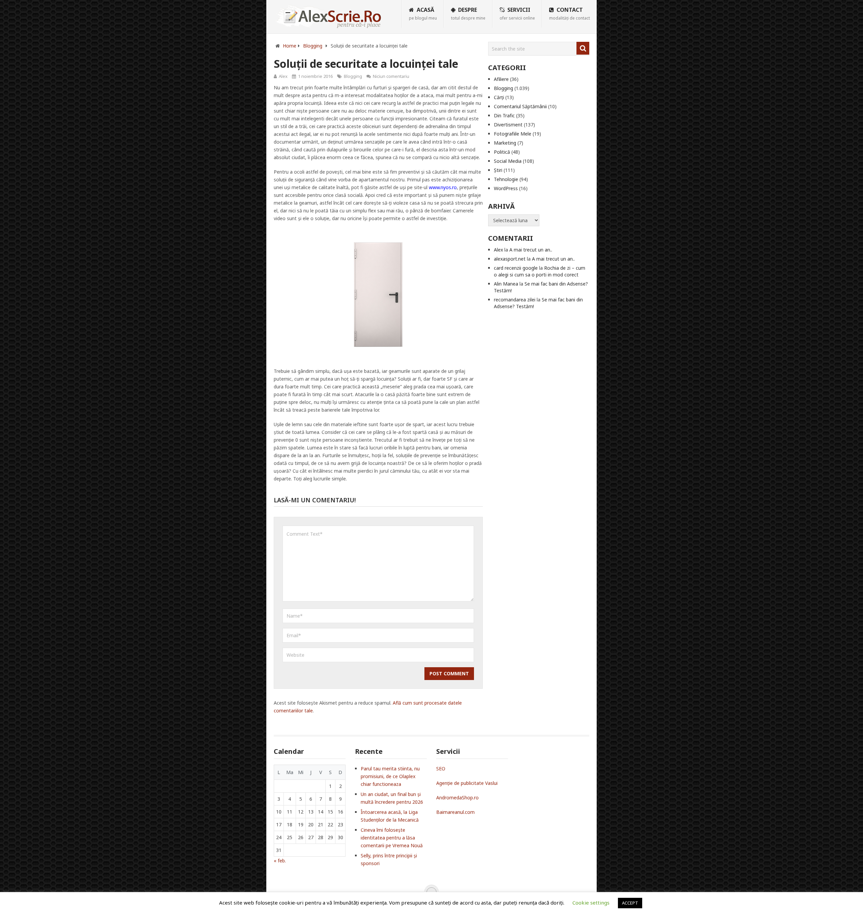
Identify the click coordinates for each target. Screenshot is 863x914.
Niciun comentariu (391, 76)
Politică (502, 152)
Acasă (423, 13)
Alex (283, 76)
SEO (440, 768)
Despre (468, 13)
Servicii (517, 13)
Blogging (353, 76)
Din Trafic (504, 115)
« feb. (280, 860)
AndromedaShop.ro (457, 797)
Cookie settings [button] (590, 902)
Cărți (499, 97)
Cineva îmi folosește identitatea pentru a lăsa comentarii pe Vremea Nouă (392, 838)
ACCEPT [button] (630, 903)
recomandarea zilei (514, 299)
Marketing (505, 143)
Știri (498, 170)
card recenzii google (516, 268)
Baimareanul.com (455, 812)
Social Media (508, 161)
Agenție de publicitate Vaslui (467, 783)
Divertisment (508, 124)
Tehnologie (506, 179)
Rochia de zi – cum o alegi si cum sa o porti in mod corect (539, 271)
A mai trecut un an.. (530, 249)
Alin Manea (506, 284)
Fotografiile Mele (512, 133)
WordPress (506, 188)
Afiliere (501, 79)
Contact (569, 13)
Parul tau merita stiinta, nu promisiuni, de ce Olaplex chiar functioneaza (390, 776)
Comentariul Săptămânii (520, 106)
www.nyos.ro (443, 187)
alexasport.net (510, 259)
